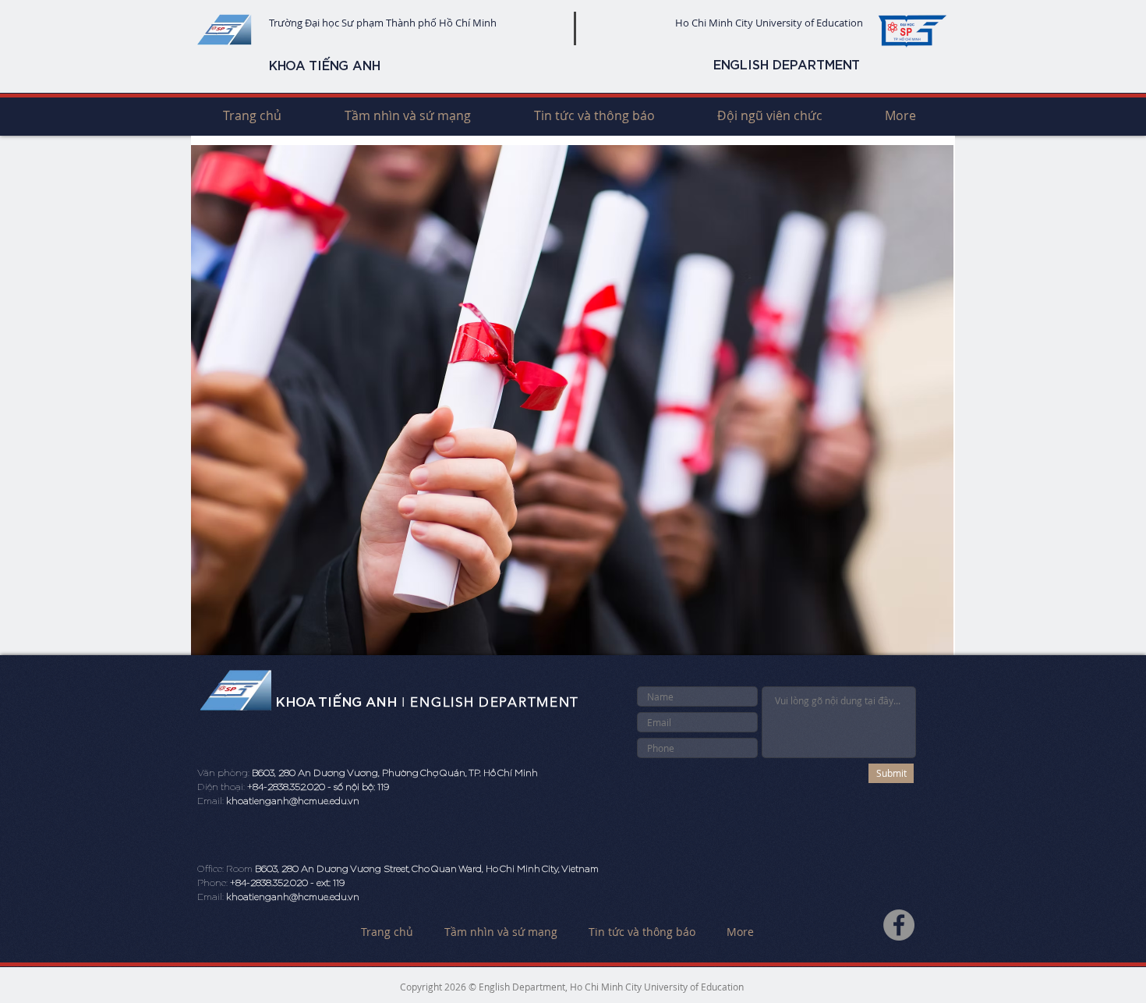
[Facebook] (898, 925)
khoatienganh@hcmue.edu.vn (292, 801)
